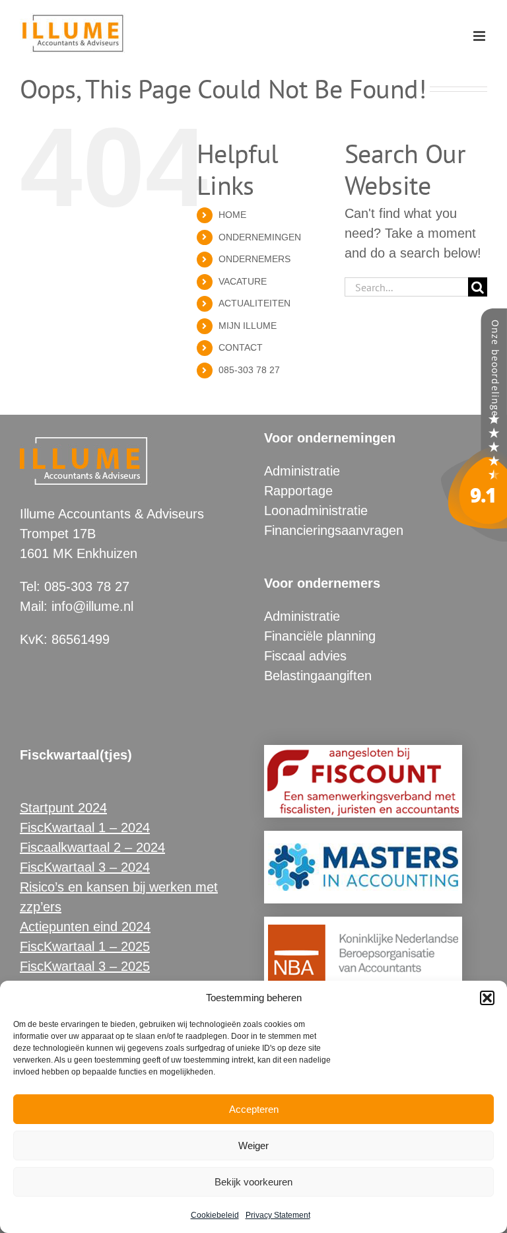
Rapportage (298, 490)
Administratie (302, 471)
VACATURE (243, 281)
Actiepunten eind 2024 (85, 926)
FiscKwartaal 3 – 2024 (85, 867)
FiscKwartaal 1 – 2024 (85, 827)
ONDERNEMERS (254, 259)
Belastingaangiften (318, 675)
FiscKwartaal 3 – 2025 (85, 966)
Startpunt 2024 (63, 807)
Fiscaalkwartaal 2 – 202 (89, 847)
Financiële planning (320, 636)
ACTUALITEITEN (254, 303)
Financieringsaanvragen (333, 530)
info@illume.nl (92, 606)
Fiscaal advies (305, 656)
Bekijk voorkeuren (253, 1181)
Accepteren (254, 1109)
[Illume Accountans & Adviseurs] (474, 318)
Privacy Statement (278, 1215)
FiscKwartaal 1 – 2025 (85, 946)
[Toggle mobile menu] (480, 36)
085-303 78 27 (249, 370)
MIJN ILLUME (248, 325)
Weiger (253, 1145)
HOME (232, 214)
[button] (487, 997)
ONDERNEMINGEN (260, 237)
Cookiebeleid (215, 1215)
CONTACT (241, 347)
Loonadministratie (316, 510)
